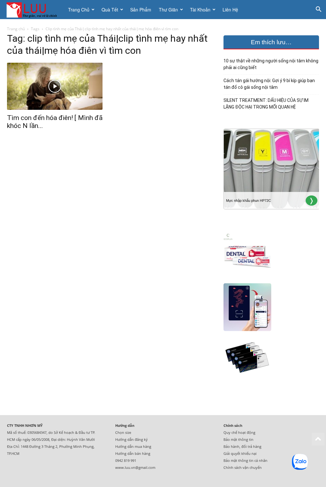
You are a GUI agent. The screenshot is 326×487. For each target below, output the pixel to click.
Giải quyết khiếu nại (240, 453)
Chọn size (123, 432)
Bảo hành (231, 446)
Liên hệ (230, 9)
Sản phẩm (140, 9)
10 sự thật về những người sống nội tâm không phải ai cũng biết (270, 64)
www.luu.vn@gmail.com (135, 467)
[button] (318, 10)
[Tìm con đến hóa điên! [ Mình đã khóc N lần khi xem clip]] (55, 86)
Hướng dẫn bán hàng (132, 453)
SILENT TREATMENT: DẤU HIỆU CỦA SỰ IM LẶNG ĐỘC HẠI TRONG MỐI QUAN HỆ (265, 103)
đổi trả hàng (251, 446)
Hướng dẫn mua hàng (133, 446)
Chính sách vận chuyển (242, 467)
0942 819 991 (125, 460)
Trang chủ (78, 9)
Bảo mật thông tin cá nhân (245, 460)
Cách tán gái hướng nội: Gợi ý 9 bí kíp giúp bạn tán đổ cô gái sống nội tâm (269, 84)
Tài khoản (200, 9)
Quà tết (110, 9)
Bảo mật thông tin (238, 439)
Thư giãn (168, 9)
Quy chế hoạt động (239, 432)
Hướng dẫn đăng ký (131, 439)
